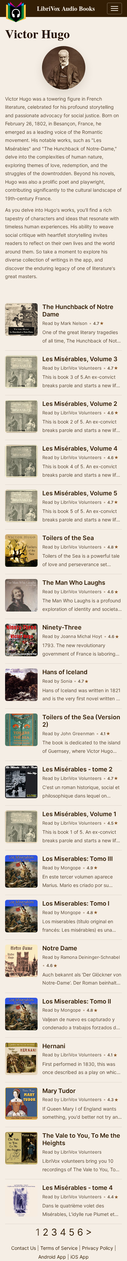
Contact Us (23, 1248)
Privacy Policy (97, 1248)
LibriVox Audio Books (66, 8)
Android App (52, 1257)
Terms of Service (59, 1248)
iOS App (79, 1257)
